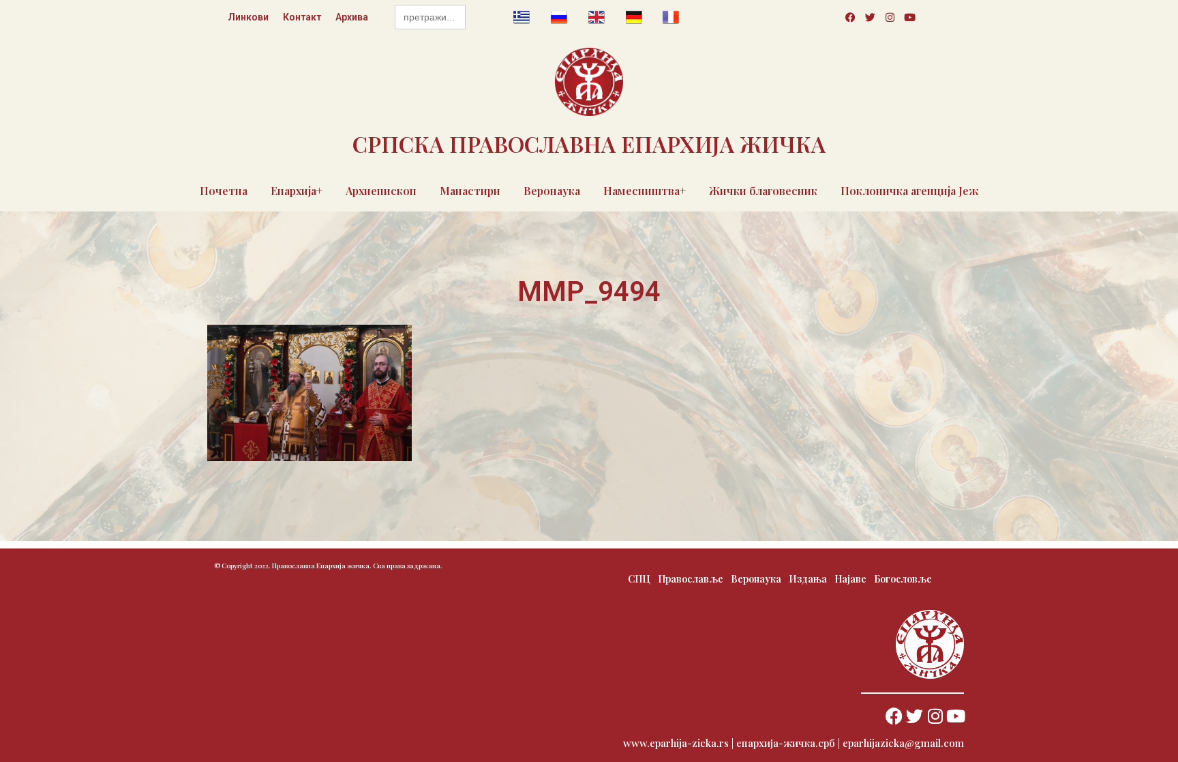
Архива (351, 17)
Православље (690, 578)
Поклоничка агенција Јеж (910, 191)
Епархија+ (296, 191)
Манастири (470, 191)
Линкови (248, 17)
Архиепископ (381, 191)
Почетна (223, 191)
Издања (808, 578)
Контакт (302, 17)
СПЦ (639, 578)
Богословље (903, 578)
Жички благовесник (763, 191)
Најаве (850, 578)
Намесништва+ (644, 191)
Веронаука (552, 191)
